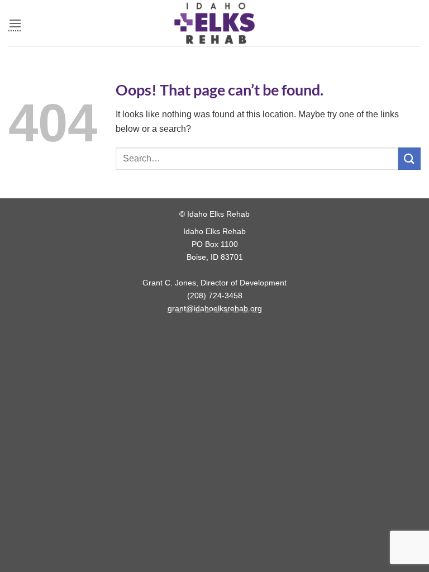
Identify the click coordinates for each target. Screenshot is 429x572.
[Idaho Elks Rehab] (214, 23)
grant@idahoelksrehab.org (215, 308)
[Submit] (409, 158)
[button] (15, 23)
